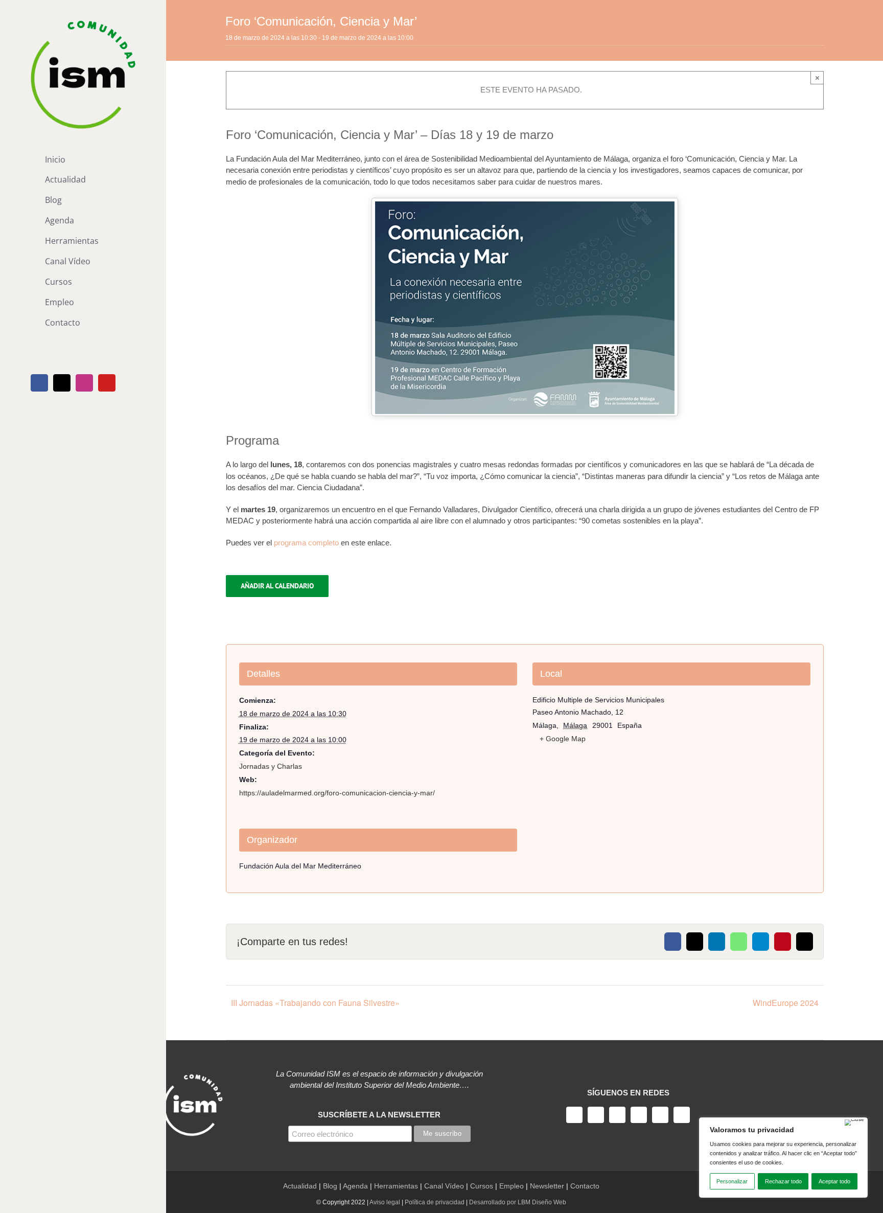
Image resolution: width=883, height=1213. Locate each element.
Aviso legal (384, 1202)
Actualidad (300, 1186)
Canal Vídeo (444, 1186)
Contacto (584, 1186)
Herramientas (396, 1186)
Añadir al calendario (277, 586)
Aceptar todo (834, 1181)
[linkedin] (660, 1115)
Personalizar (732, 1181)
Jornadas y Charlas (270, 766)
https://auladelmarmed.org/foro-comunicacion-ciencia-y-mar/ (337, 793)
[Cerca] (854, 1122)
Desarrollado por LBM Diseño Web (517, 1202)
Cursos (481, 1186)
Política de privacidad (434, 1202)
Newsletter (547, 1186)
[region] (783, 1157)
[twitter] (596, 1115)
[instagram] (617, 1115)
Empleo (511, 1186)
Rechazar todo (783, 1181)
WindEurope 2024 (786, 1003)
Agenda (355, 1186)
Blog (330, 1186)
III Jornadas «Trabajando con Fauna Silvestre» (315, 1003)
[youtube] (639, 1115)
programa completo (306, 542)
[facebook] (574, 1115)
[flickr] (681, 1115)
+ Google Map (563, 739)
